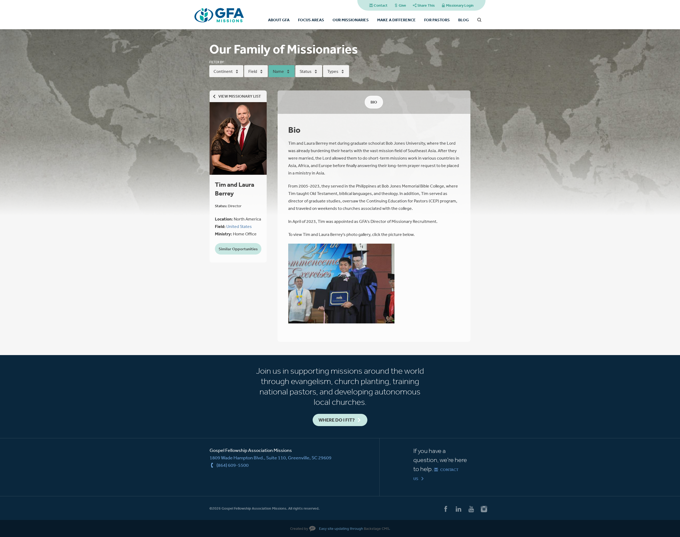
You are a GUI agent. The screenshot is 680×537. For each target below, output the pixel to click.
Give (402, 5)
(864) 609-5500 (232, 465)
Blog (463, 19)
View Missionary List (239, 96)
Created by (299, 528)
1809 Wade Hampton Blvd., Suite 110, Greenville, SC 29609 (271, 457)
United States (239, 226)
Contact (381, 5)
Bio (374, 102)
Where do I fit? (336, 420)
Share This (426, 5)
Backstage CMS (376, 528)
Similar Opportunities (238, 248)
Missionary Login (460, 5)
